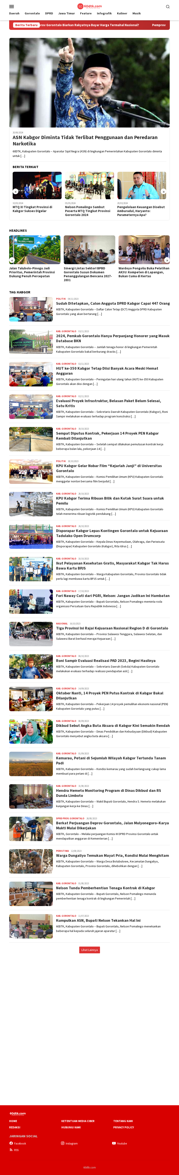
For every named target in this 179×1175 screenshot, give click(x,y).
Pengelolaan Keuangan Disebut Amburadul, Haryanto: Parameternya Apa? (141, 211)
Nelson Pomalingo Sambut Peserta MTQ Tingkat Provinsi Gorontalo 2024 (87, 211)
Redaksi (14, 1127)
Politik (61, 298)
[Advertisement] (89, 990)
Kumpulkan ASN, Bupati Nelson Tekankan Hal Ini (98, 920)
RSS (16, 1150)
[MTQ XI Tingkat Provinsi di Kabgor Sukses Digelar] (37, 185)
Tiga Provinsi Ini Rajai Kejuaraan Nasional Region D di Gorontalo (112, 628)
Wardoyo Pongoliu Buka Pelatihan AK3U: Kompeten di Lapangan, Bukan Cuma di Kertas (144, 272)
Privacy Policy (123, 1127)
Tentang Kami (123, 1121)
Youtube (122, 1143)
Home (13, 1121)
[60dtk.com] (89, 6)
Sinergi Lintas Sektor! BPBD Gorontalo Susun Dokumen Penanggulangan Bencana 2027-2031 (88, 274)
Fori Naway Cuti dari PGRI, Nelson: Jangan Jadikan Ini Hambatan (113, 595)
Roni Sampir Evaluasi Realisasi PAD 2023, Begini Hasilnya (106, 660)
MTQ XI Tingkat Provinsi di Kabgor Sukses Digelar (32, 209)
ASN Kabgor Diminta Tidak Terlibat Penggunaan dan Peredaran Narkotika (85, 140)
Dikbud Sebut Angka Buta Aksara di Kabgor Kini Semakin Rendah (113, 725)
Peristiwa (62, 850)
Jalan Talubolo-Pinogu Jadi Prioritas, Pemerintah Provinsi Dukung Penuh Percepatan (32, 272)
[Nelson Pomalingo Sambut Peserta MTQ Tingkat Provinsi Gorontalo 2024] (89, 185)
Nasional (62, 623)
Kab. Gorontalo (66, 331)
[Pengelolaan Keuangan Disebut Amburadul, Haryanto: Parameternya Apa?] (141, 185)
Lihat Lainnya (89, 950)
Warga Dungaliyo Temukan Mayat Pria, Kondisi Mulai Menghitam (112, 855)
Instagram (72, 1143)
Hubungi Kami (71, 1127)
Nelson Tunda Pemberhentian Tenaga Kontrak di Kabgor (105, 887)
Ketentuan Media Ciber (78, 1121)
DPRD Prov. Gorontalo (70, 818)
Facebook (20, 1143)
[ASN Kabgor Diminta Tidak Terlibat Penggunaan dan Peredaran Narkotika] (89, 83)
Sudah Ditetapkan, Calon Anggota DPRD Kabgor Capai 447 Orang (113, 303)
